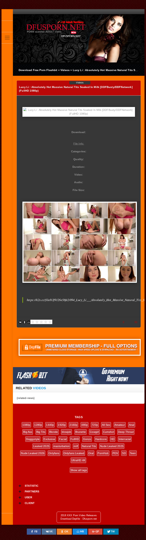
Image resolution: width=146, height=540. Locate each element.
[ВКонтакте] (20, 322)
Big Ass (27, 431)
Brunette (80, 431)
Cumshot (108, 431)
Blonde (53, 431)
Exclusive (49, 439)
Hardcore (101, 439)
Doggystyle (33, 439)
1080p (26, 424)
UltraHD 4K (78, 460)
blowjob (66, 431)
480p (84, 424)
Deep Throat (126, 431)
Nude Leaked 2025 (112, 446)
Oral (91, 453)
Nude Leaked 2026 (32, 453)
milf (76, 446)
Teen (133, 453)
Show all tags (79, 470)
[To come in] (7, 26)
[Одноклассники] (24, 322)
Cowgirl (94, 431)
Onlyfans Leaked (73, 453)
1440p (50, 424)
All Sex (106, 424)
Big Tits (40, 431)
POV (115, 453)
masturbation (61, 446)
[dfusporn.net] (7, 15)
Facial (63, 439)
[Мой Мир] (28, 322)
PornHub (103, 453)
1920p (62, 424)
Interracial (125, 439)
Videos (79, 82)
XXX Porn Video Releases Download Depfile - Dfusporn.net (64, 29)
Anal (131, 424)
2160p (73, 424)
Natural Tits (89, 446)
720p (95, 424)
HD (112, 439)
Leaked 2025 (41, 446)
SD (124, 453)
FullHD (75, 439)
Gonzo (87, 439)
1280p (38, 424)
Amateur (119, 424)
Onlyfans (53, 453)
